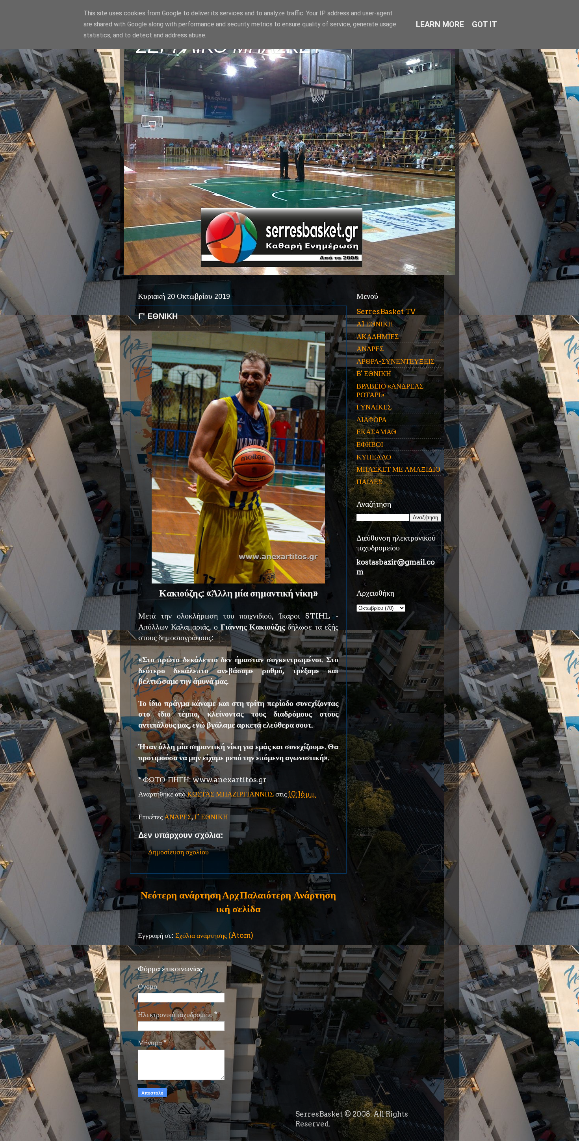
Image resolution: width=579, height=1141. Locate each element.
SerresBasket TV (386, 311)
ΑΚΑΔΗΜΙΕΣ (377, 336)
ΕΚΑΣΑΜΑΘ (376, 432)
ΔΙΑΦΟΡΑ (371, 419)
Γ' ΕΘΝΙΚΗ (211, 817)
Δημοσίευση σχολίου (178, 852)
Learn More (440, 24)
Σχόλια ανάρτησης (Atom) (214, 935)
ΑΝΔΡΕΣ (177, 817)
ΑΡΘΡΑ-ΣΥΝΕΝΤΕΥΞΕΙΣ (395, 361)
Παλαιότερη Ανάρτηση (288, 895)
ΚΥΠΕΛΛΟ (373, 457)
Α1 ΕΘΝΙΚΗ (374, 324)
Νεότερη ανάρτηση (181, 895)
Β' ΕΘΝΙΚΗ (373, 373)
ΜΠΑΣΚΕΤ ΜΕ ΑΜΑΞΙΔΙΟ (398, 469)
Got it (484, 24)
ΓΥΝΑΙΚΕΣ (374, 407)
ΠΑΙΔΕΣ (369, 482)
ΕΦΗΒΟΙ (369, 444)
